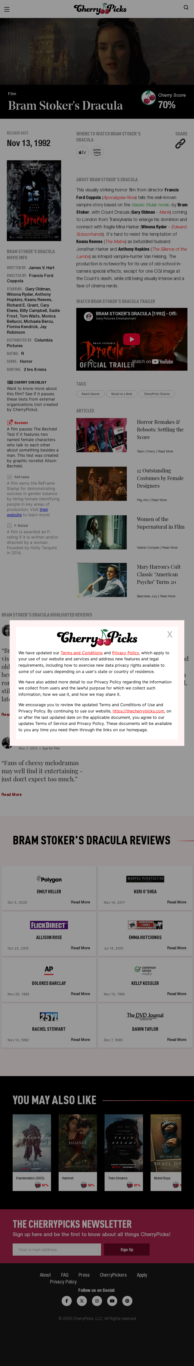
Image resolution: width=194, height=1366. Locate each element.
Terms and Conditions (82, 652)
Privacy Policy (125, 652)
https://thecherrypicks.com (138, 711)
